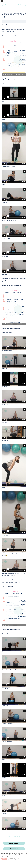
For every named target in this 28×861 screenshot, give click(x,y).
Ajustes (18, 858)
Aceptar (4, 858)
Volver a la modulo (14, 837)
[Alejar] (14, 74)
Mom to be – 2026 (7, 21)
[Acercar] (16, 74)
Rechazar (11, 858)
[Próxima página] (6, 74)
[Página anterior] (3, 74)
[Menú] (2, 1)
